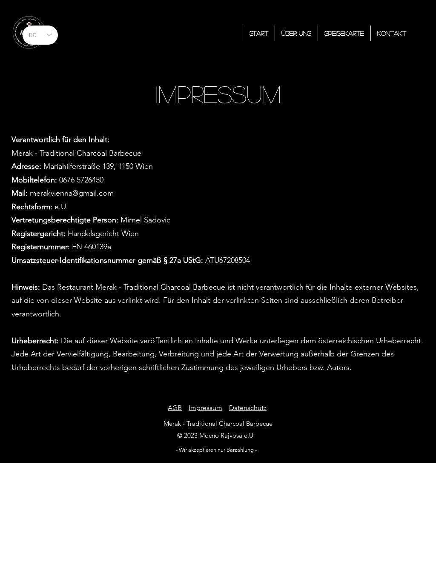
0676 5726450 (57, 180)
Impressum (205, 408)
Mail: (20, 193)
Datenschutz (248, 408)
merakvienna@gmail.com (72, 193)
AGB (175, 408)
